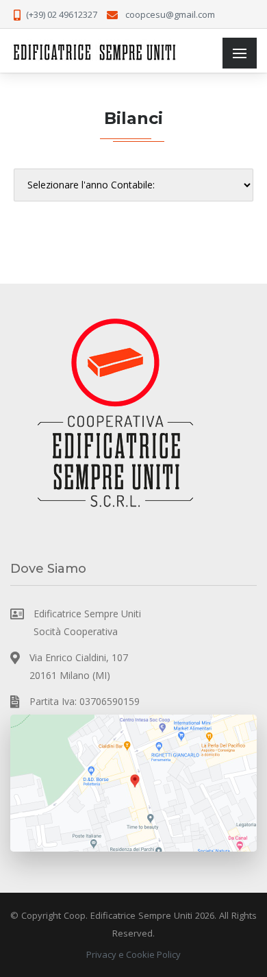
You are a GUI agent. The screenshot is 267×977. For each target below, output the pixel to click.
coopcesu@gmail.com (170, 14)
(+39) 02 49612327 (61, 14)
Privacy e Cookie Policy (133, 954)
